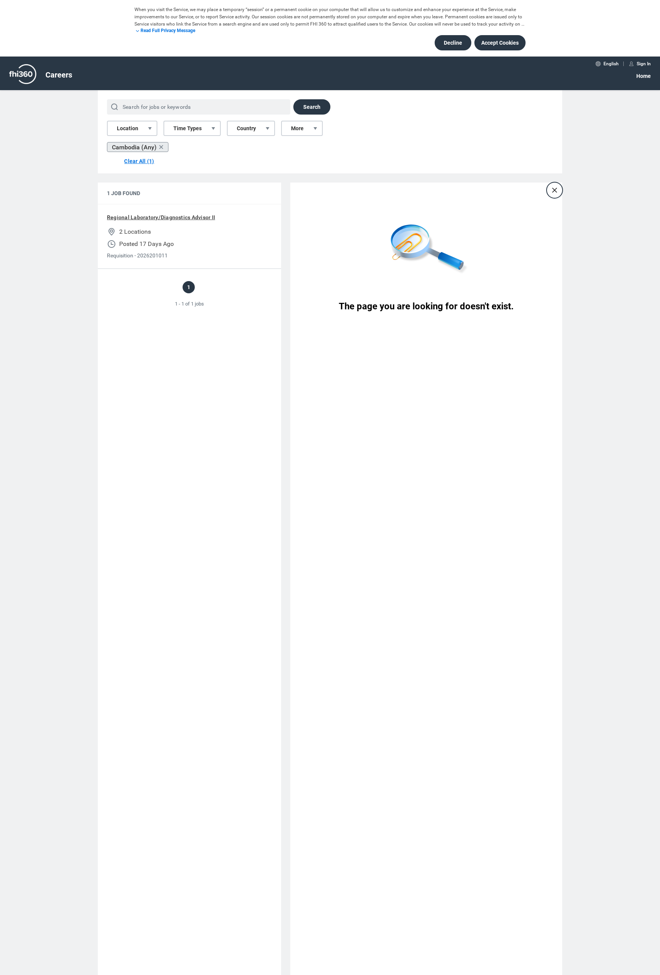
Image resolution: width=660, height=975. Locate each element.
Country (246, 128)
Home (643, 76)
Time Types (187, 128)
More (297, 128)
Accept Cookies (500, 43)
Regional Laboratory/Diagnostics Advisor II (161, 217)
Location (127, 128)
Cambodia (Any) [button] (134, 147)
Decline (453, 43)
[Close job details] (554, 190)
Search (311, 107)
